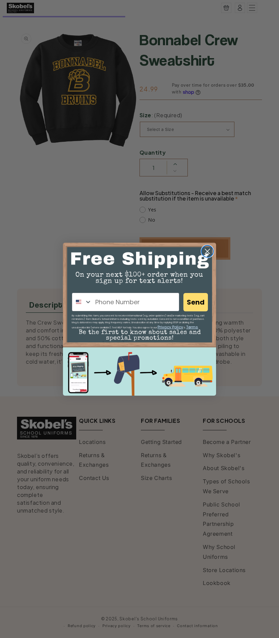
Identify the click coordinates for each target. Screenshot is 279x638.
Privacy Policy (170, 327)
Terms (192, 327)
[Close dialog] (207, 251)
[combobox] (82, 302)
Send (195, 302)
